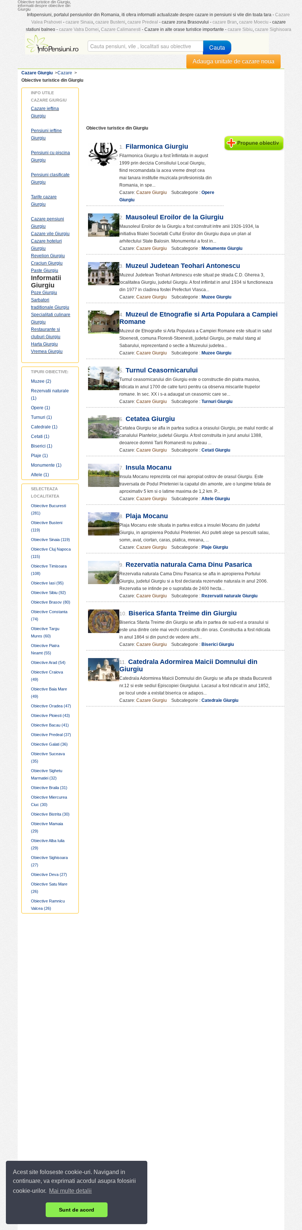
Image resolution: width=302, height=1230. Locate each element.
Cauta (217, 47)
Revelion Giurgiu (48, 255)
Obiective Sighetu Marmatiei (46, 774)
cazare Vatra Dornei (79, 29)
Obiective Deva (49, 874)
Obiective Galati (49, 744)
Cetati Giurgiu (215, 450)
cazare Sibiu (240, 29)
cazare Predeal (142, 22)
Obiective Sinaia (50, 539)
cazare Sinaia (79, 22)
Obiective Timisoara (49, 570)
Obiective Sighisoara (49, 861)
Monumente (46, 465)
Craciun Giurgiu (47, 263)
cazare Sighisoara (273, 29)
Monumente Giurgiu (221, 248)
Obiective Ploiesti (50, 715)
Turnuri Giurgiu (216, 401)
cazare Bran (225, 22)
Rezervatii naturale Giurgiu (229, 595)
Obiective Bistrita (50, 814)
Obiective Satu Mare (49, 888)
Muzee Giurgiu (216, 297)
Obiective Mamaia (47, 827)
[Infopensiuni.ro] (53, 43)
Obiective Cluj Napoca (51, 553)
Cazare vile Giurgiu (50, 233)
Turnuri (41, 417)
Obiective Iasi (47, 583)
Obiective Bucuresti (48, 509)
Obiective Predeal (51, 734)
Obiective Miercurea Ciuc (49, 801)
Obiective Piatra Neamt (45, 649)
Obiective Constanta (49, 615)
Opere (40, 407)
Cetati (40, 436)
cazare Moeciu (253, 22)
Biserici (41, 446)
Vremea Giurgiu (47, 351)
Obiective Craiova (47, 676)
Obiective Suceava (48, 757)
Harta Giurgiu (44, 344)
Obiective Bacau (50, 725)
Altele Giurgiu (215, 498)
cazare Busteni (110, 22)
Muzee (41, 381)
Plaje (39, 455)
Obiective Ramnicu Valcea (48, 905)
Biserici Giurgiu (217, 644)
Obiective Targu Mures (45, 632)
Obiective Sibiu (48, 592)
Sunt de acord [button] (76, 1210)
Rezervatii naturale (50, 394)
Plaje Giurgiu (214, 547)
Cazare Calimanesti (121, 29)
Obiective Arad (48, 662)
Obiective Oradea (51, 706)
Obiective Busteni (46, 526)
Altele (40, 474)
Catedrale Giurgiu (219, 700)
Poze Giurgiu (44, 292)
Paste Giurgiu (44, 270)
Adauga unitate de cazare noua (233, 61)
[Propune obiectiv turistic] (254, 143)
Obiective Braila (49, 787)
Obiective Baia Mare (49, 693)
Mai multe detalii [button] (70, 1191)
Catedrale (44, 427)
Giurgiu (43, 285)
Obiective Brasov (50, 602)
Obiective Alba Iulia (47, 844)
